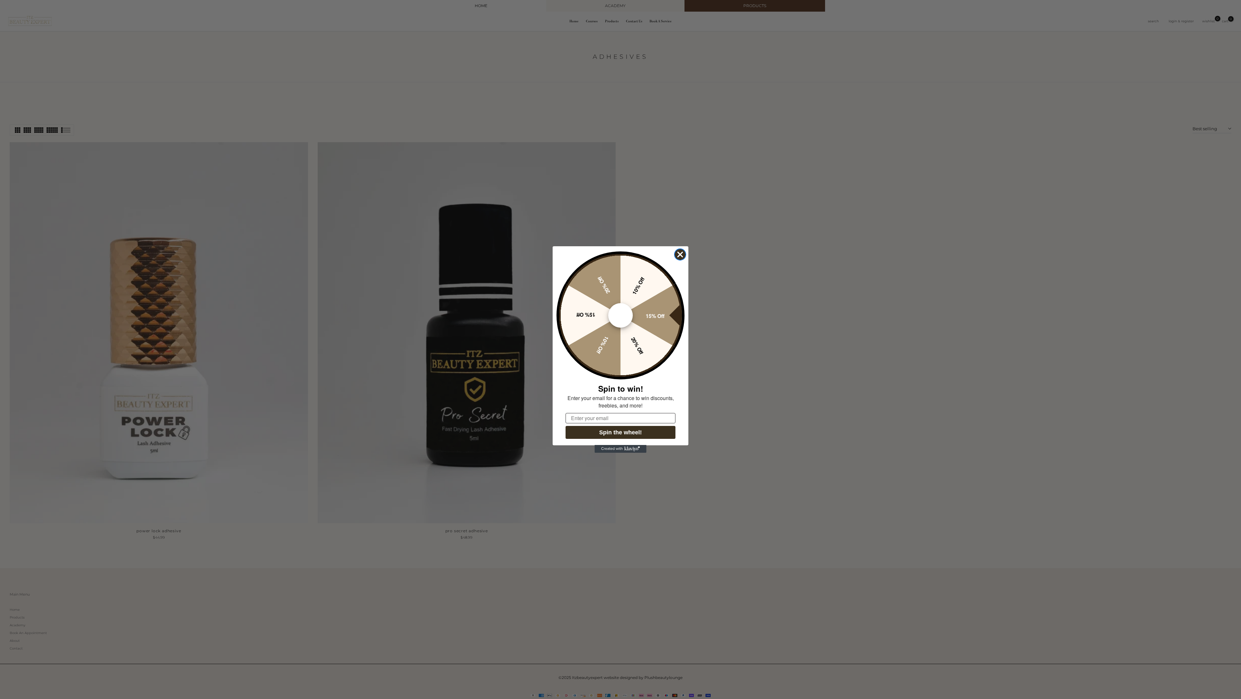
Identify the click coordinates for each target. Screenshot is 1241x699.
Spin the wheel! (620, 432)
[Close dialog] (680, 254)
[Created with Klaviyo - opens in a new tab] (620, 449)
